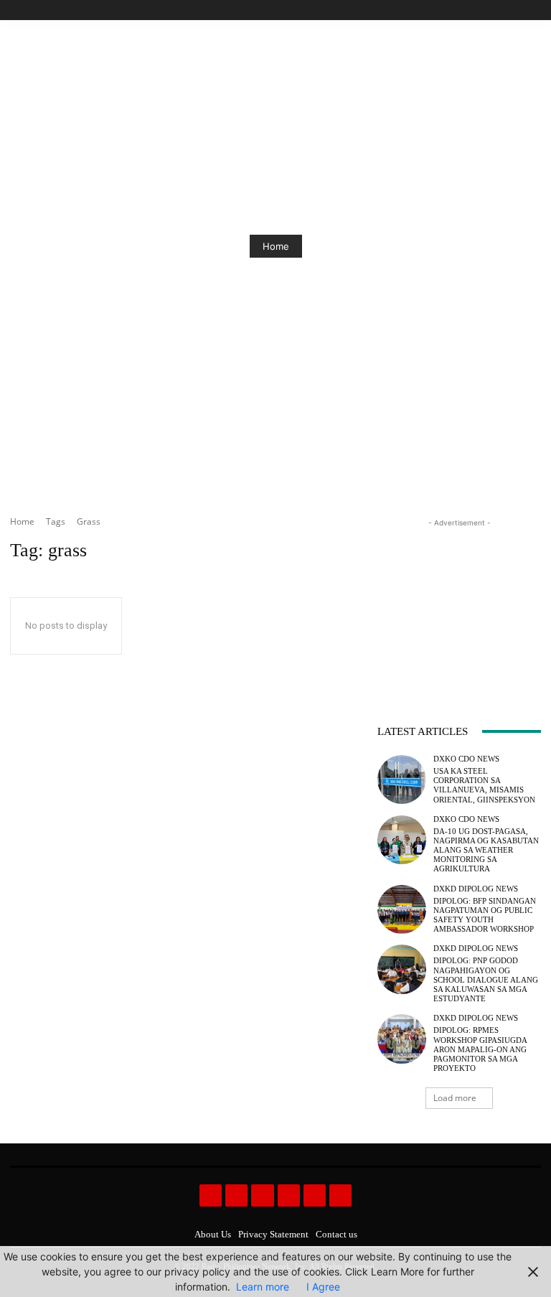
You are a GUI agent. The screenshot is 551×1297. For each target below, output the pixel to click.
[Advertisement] (459, 602)
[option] (275, 246)
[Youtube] (532, 10)
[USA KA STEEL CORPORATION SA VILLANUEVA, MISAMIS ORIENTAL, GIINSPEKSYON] (401, 779)
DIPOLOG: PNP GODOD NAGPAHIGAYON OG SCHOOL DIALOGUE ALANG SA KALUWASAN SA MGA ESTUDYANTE (485, 979)
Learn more (262, 1286)
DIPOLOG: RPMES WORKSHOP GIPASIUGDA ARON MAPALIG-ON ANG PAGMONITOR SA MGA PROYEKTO (480, 1049)
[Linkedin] (262, 1195)
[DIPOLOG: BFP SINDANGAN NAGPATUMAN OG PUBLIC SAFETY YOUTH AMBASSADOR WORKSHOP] (401, 909)
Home (276, 246)
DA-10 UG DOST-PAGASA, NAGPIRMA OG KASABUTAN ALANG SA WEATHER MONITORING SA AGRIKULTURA (486, 850)
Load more (454, 1098)
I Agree (323, 1286)
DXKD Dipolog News (475, 889)
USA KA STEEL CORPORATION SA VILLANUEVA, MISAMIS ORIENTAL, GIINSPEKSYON (484, 785)
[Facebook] (467, 10)
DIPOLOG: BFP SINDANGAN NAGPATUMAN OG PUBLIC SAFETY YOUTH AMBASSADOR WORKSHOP (484, 915)
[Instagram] (484, 10)
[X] (516, 10)
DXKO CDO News (466, 759)
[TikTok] (500, 10)
